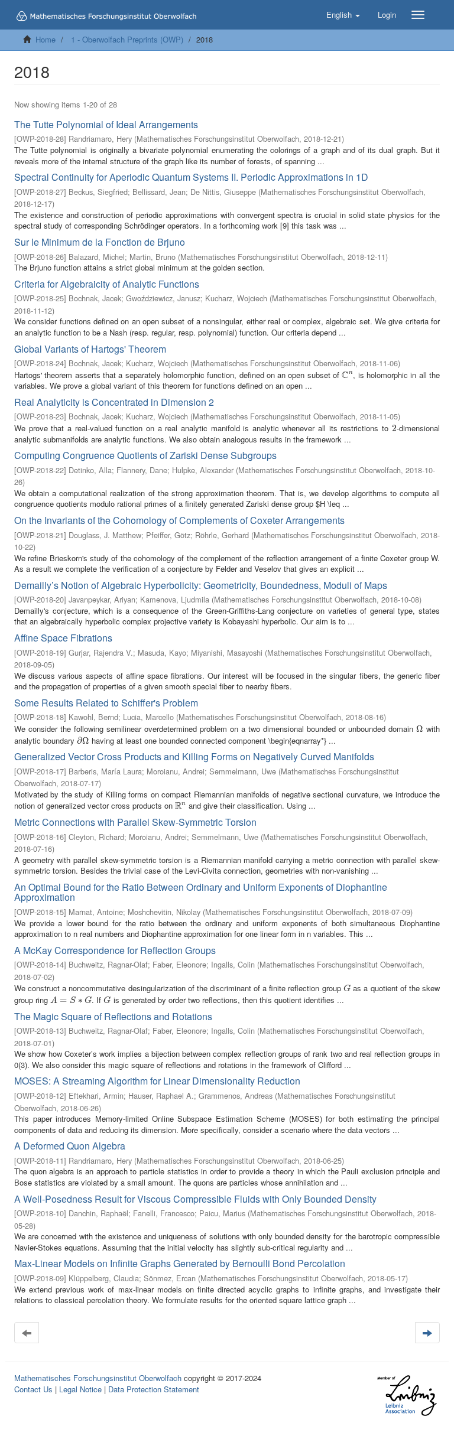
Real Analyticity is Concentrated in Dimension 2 (114, 402)
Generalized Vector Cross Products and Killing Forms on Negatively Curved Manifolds (194, 756)
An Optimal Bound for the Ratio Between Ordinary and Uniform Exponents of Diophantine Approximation (200, 892)
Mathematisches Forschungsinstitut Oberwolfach (97, 1377)
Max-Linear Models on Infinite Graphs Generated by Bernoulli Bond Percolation (179, 1263)
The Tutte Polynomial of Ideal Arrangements (106, 124)
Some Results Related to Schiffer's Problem (106, 702)
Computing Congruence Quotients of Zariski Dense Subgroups (145, 455)
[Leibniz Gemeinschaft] (406, 1395)
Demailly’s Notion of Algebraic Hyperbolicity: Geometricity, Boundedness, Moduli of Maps (200, 585)
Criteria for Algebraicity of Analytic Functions (106, 284)
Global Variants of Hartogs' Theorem (90, 349)
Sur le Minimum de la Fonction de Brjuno (99, 242)
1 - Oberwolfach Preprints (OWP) (127, 39)
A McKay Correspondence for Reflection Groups (115, 950)
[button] (343, 15)
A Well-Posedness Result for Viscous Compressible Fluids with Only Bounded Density (195, 1199)
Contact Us (33, 1389)
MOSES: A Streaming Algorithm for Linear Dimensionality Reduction (157, 1080)
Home (45, 39)
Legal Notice (80, 1389)
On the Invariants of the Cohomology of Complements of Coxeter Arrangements (179, 520)
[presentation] (347, 374)
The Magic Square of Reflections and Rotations (113, 1016)
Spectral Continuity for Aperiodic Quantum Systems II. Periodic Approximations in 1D (191, 177)
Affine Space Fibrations (63, 637)
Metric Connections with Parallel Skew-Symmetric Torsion (135, 822)
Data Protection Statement (153, 1389)
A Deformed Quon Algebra (69, 1145)
